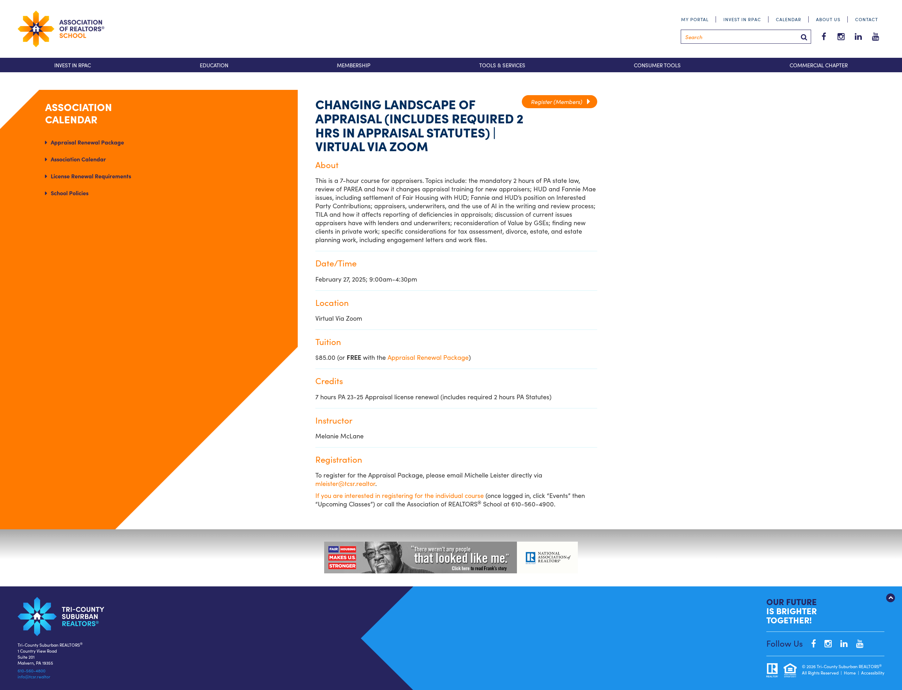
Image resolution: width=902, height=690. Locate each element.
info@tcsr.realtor (34, 676)
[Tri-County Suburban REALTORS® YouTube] (856, 643)
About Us (828, 19)
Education (214, 65)
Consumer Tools (657, 65)
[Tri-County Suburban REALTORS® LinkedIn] (840, 643)
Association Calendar (78, 159)
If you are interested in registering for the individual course (399, 495)
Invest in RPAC (742, 19)
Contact (866, 19)
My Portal (695, 19)
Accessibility (872, 673)
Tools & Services (502, 65)
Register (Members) (559, 101)
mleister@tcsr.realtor (345, 483)
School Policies (69, 193)
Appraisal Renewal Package (87, 142)
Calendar (788, 19)
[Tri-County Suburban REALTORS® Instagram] (824, 643)
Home (850, 673)
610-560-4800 (31, 670)
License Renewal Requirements (91, 176)
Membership (353, 65)
